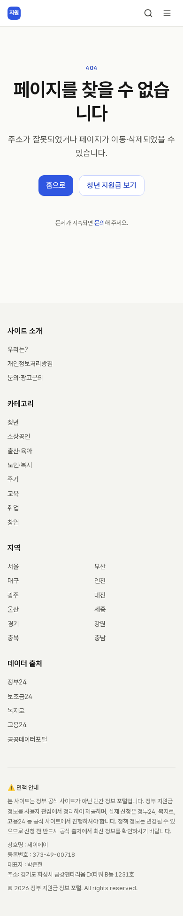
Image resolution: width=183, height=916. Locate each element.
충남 (100, 638)
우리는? (18, 349)
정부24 (17, 682)
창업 (13, 522)
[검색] (148, 13)
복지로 (16, 710)
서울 (13, 566)
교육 (13, 493)
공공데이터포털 (27, 739)
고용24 (17, 725)
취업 (13, 508)
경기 (13, 624)
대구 (13, 580)
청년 (13, 422)
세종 (100, 609)
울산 (13, 609)
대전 (100, 595)
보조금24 (20, 696)
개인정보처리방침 (30, 363)
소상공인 (19, 436)
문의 (99, 222)
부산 (100, 566)
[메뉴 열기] (167, 13)
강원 (100, 624)
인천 (100, 580)
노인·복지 (20, 465)
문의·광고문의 (25, 377)
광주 (13, 595)
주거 (13, 479)
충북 (13, 638)
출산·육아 (20, 451)
